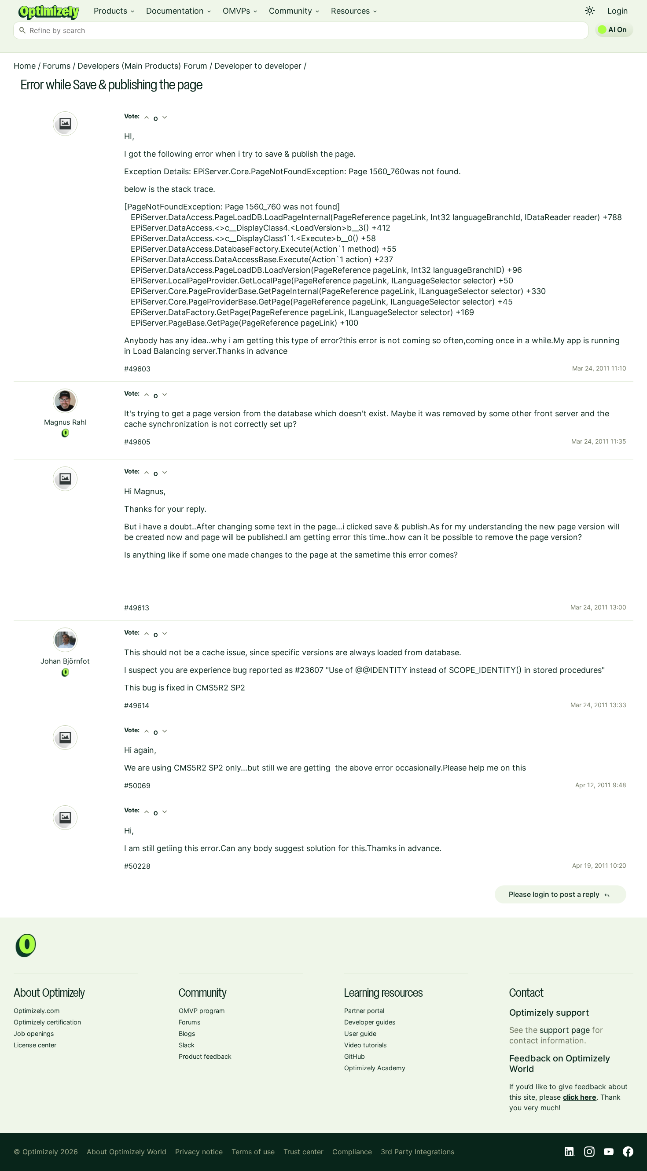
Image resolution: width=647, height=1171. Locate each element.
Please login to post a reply (559, 894)
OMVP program (202, 1010)
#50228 (137, 866)
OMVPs (240, 10)
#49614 (136, 705)
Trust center (303, 1151)
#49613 (136, 607)
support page (565, 1030)
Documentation (179, 10)
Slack (187, 1045)
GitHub (354, 1056)
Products (115, 10)
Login (617, 10)
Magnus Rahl (65, 422)
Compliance (352, 1151)
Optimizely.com (37, 1010)
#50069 (137, 785)
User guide (360, 1033)
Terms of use (253, 1151)
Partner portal (364, 1010)
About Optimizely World (126, 1151)
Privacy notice (199, 1151)
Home (25, 65)
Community (294, 10)
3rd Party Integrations (417, 1151)
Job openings (34, 1033)
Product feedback (205, 1056)
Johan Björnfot (65, 661)
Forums (56, 65)
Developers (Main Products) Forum (142, 65)
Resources (354, 10)
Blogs (187, 1033)
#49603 (137, 368)
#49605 (137, 441)
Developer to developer (257, 65)
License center (35, 1045)
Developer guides (370, 1022)
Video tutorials (365, 1045)
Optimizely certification (47, 1022)
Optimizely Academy (374, 1068)
